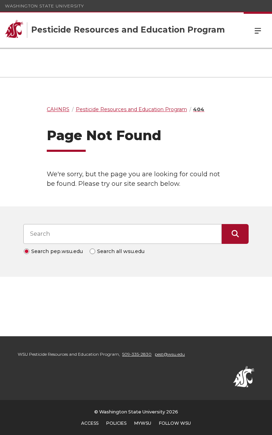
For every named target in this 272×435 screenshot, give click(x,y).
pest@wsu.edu (170, 354)
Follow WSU (175, 423)
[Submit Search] (235, 234)
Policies (116, 423)
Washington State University (44, 5)
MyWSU (142, 423)
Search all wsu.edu (120, 251)
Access (89, 423)
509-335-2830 (137, 354)
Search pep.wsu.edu (57, 251)
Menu (258, 30)
